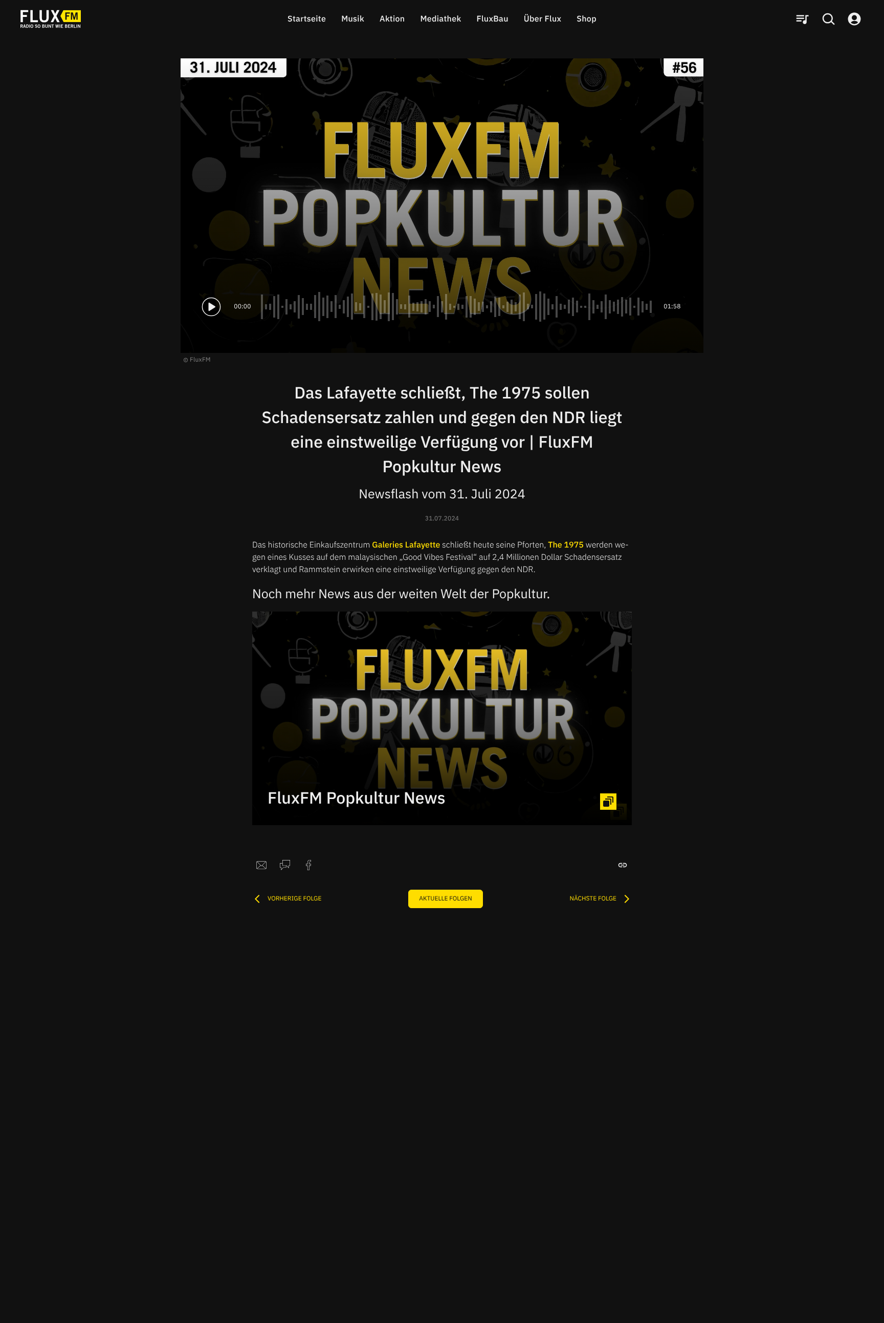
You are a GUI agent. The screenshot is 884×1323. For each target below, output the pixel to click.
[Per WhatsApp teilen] (285, 865)
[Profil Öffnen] (854, 19)
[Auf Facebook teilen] (308, 865)
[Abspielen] (211, 307)
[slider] (457, 306)
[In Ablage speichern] (622, 865)
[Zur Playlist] (802, 19)
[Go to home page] (50, 19)
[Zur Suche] (828, 19)
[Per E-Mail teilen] (261, 865)
